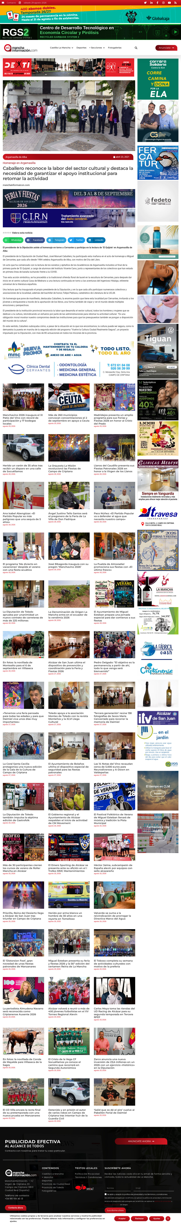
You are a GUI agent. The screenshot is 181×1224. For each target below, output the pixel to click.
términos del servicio (112, 1205)
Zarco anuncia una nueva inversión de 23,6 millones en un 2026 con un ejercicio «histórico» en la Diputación (114, 1063)
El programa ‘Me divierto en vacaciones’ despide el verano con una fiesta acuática (21, 567)
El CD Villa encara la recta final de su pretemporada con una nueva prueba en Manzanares (21, 1112)
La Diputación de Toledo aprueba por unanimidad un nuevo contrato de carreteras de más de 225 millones (23, 616)
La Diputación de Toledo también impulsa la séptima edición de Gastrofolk (20, 817)
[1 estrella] (4, 233)
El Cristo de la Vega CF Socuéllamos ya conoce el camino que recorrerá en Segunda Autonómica (64, 1063)
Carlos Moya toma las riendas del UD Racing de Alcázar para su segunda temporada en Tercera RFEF (114, 1013)
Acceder (158, 793)
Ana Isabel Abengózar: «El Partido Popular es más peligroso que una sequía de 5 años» (22, 517)
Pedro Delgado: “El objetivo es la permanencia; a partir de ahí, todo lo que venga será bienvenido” (114, 667)
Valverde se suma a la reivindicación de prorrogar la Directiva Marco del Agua (112, 916)
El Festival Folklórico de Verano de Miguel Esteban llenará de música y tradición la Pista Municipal (113, 819)
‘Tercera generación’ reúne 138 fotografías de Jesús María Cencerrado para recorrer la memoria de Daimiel (113, 717)
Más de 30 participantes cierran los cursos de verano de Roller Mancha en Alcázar (22, 868)
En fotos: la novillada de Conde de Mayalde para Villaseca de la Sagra (22, 1062)
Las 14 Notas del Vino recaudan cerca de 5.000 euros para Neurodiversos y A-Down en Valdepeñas (113, 768)
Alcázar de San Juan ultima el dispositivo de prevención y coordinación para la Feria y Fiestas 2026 (66, 667)
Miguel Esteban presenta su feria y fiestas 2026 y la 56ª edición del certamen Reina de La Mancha (69, 963)
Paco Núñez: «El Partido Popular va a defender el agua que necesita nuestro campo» (114, 516)
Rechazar (139, 1218)
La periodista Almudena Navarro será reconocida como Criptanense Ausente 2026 (23, 1011)
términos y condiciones (157, 1194)
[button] (62, 47)
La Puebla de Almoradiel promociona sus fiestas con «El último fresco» (113, 567)
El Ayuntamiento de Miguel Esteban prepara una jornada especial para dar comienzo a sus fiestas (114, 616)
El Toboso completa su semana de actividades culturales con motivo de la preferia (113, 963)
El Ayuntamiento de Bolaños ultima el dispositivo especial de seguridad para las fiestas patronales (68, 768)
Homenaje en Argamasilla (19, 163)
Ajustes (156, 1218)
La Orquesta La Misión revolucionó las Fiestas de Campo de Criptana (64, 468)
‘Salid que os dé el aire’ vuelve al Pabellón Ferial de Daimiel (114, 1111)
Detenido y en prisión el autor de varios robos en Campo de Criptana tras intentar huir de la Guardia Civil (68, 1114)
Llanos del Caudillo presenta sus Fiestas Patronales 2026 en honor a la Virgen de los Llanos (114, 468)
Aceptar (122, 1218)
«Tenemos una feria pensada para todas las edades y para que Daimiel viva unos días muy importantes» (23, 717)
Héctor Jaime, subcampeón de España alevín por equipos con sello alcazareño (113, 868)
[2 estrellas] (5, 233)
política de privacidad (133, 1194)
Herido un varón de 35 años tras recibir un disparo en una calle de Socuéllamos (23, 468)
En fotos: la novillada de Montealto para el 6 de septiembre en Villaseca (18, 665)
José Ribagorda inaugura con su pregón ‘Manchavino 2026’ (68, 565)
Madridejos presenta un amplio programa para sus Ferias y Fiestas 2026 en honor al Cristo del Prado (113, 419)
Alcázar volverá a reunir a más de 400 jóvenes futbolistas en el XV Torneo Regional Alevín (69, 1011)
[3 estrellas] (7, 233)
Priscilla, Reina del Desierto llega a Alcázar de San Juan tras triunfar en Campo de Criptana (23, 916)
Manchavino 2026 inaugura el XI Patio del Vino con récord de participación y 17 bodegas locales (23, 419)
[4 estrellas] (9, 233)
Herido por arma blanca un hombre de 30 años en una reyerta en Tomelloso (65, 916)
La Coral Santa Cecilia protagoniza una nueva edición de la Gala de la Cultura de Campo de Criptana (22, 768)
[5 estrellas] (10, 233)
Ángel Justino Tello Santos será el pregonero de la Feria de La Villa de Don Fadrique (67, 516)
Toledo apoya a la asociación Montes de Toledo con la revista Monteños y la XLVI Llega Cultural (68, 717)
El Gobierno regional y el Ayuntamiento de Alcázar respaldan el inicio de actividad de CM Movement (67, 819)
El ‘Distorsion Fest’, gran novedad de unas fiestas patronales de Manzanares (19, 963)
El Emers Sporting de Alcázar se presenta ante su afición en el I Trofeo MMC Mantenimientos (68, 868)
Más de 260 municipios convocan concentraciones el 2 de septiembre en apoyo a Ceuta (68, 418)
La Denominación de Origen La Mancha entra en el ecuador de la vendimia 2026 (67, 615)
